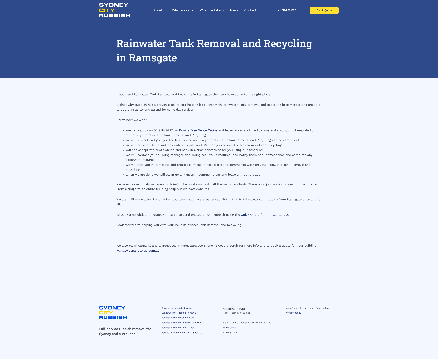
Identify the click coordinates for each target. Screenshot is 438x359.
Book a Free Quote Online (198, 130)
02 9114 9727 (233, 327)
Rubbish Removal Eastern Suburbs (181, 322)
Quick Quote (250, 214)
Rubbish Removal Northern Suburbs (181, 332)
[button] (164, 10)
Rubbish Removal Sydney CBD (178, 317)
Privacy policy (293, 312)
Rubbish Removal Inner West (177, 327)
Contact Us (281, 214)
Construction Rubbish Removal (178, 312)
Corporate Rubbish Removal (177, 307)
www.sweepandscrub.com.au (137, 250)
